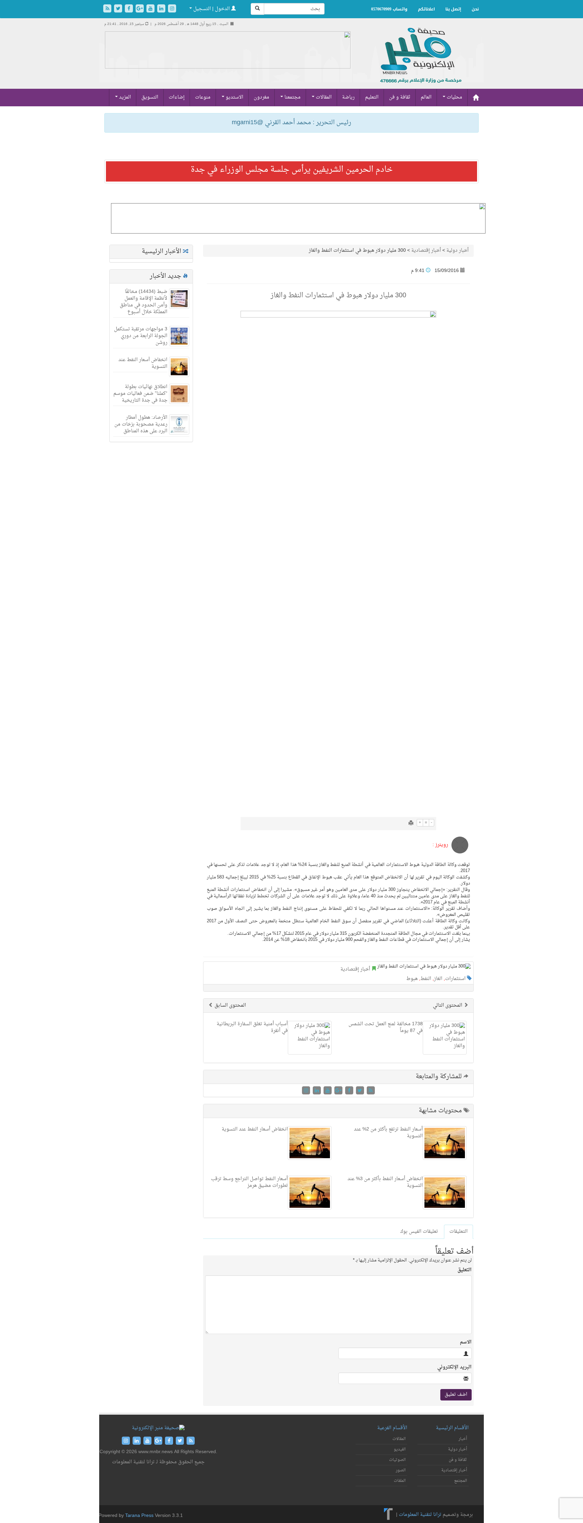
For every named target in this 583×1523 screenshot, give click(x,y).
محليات (453, 97)
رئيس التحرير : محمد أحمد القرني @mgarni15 (291, 123)
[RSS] (108, 9)
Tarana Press (139, 1515)
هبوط (412, 978)
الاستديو (233, 97)
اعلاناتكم (426, 9)
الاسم (466, 1342)
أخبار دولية (457, 250)
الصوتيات (397, 1460)
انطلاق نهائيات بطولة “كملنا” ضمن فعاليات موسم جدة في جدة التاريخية (140, 393)
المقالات (323, 97)
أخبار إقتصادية (426, 250)
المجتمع (460, 1481)
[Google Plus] (140, 9)
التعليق (464, 1270)
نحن (475, 9)
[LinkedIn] (162, 9)
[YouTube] (151, 9)
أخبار (463, 1439)
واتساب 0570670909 (389, 9)
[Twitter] (118, 9)
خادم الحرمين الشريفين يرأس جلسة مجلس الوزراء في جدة (292, 170)
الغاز (438, 978)
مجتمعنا (292, 97)
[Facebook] (129, 9)
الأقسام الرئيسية (452, 1428)
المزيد (124, 97)
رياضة (348, 97)
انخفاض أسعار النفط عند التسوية (142, 363)
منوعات (203, 97)
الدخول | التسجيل (211, 8)
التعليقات (458, 1231)
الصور (401, 1470)
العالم (426, 97)
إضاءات (177, 97)
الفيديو (400, 1449)
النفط (425, 978)
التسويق (149, 97)
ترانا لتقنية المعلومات (420, 1514)
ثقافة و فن (399, 97)
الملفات (400, 1481)
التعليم (372, 97)
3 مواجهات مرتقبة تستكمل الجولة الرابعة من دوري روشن (140, 336)
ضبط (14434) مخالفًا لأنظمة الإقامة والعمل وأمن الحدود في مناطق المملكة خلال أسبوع (143, 302)
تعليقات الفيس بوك (419, 1231)
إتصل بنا (453, 9)
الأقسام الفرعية (392, 1428)
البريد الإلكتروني (454, 1367)
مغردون (261, 97)
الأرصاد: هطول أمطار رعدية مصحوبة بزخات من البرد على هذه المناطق (140, 424)
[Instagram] (172, 9)
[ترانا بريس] (388, 1514)
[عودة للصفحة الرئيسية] (419, 62)
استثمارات (455, 978)
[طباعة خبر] (411, 823)
